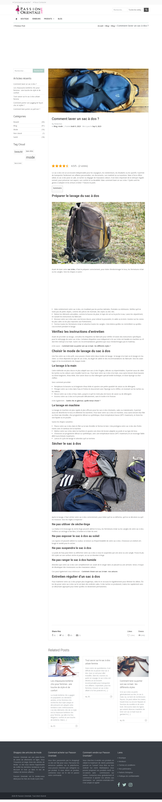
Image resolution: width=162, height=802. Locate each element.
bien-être (29, 151)
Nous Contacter (40, 2)
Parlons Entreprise (126, 772)
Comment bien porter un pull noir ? (26, 109)
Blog (60, 19)
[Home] (16, 19)
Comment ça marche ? (22, 2)
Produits (48, 19)
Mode (15, 129)
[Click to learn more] (63, 666)
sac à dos (71, 269)
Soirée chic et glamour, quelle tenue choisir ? (83, 401)
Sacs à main (18, 163)
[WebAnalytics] (4, 801)
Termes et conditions (127, 765)
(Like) (132, 635)
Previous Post (19, 26)
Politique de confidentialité (129, 776)
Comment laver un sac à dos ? (25, 84)
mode (60, 126)
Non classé (17, 133)
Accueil (100, 26)
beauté (19, 151)
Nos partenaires (125, 769)
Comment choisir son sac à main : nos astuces (100, 571)
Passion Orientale (24, 796)
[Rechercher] (146, 10)
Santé (15, 137)
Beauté (16, 122)
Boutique (25, 19)
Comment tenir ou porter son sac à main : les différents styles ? (86, 346)
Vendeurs (36, 19)
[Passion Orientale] (29, 10)
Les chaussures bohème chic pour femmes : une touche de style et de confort (27, 90)
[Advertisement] (81, 47)
